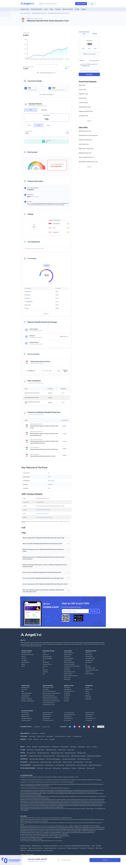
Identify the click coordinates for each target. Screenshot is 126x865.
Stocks (44, 652)
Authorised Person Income (48, 695)
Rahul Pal (32, 335)
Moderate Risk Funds (85, 107)
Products (57, 9)
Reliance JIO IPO (89, 689)
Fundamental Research (26, 693)
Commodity (45, 671)
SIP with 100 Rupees (47, 656)
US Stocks (45, 666)
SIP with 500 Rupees (47, 658)
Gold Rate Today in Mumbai (35, 756)
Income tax (87, 671)
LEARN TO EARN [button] (25, 685)
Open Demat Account (26, 652)
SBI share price (46, 718)
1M (36, 64)
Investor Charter (62, 848)
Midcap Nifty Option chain (57, 753)
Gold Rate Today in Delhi (49, 756)
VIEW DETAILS (63, 336)
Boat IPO (87, 693)
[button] (46, 537)
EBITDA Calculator (68, 673)
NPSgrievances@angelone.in (26, 834)
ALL (56, 64)
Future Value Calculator (69, 664)
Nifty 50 (28, 746)
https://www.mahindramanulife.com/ (44, 517)
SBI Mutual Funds (49, 765)
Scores (61, 845)
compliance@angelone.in (56, 832)
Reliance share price (89, 712)
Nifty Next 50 (55, 746)
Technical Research (25, 695)
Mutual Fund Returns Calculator (71, 675)
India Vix (88, 746)
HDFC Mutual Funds (70, 765)
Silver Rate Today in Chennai (69, 759)
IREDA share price (25, 716)
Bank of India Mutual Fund (86, 157)
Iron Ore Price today (78, 762)
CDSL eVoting (90, 848)
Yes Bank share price (25, 720)
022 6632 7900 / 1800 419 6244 (43, 509)
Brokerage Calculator (69, 652)
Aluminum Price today (46, 762)
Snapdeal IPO (88, 698)
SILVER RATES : (24, 759)
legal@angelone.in (58, 837)
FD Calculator (67, 668)
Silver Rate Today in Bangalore (53, 759)
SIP (31, 110)
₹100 (83, 48)
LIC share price (88, 720)
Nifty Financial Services (44, 746)
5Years (48, 125)
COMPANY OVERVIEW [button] (26, 651)
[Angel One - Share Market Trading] (27, 3)
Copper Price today (34, 762)
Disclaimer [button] (23, 816)
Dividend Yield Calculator (69, 662)
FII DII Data (66, 700)
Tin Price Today (88, 762)
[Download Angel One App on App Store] (78, 619)
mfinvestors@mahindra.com (42, 513)
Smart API (68, 736)
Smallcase (35, 739)
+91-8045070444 (44, 835)
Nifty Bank (34, 746)
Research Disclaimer (25, 845)
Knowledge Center (25, 687)
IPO (86, 664)
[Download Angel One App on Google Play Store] (78, 616)
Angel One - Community (26, 698)
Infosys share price (89, 714)
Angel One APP (32, 736)
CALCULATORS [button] (68, 651)
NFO (44, 660)
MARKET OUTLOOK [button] (68, 685)
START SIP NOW (81, 3)
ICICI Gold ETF (28, 291)
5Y (53, 64)
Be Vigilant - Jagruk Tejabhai (27, 700)
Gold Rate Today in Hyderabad (78, 756)
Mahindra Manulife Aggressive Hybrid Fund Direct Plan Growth (44, 426)
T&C (98, 70)
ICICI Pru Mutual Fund (82, 765)
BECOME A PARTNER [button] (48, 685)
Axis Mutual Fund (84, 144)
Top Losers (66, 698)
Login (92, 3)
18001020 (37, 726)
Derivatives (87, 666)
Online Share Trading (89, 658)
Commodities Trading (90, 668)
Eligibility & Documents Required (50, 697)
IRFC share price (25, 712)
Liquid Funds (48, 768)
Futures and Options (47, 664)
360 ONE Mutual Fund (85, 131)
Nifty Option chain (31, 753)
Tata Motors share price (26, 718)
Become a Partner (68, 9)
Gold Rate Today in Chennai (63, 756)
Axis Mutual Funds (59, 765)
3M (39, 64)
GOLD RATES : (23, 756)
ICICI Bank (27, 298)
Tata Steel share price (69, 712)
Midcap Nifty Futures (51, 749)
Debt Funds (82, 85)
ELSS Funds (40, 768)
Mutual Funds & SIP (36, 9)
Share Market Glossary (69, 691)
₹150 (89, 48)
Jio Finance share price (90, 718)
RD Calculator (67, 669)
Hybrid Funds (82, 98)
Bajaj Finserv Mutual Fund (86, 148)
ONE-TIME (44, 110)
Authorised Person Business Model (50, 698)
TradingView (52, 739)
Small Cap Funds (56, 768)
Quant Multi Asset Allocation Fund (32, 392)
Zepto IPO (87, 695)
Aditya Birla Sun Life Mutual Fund (88, 135)
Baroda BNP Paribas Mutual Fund (88, 161)
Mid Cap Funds (81, 768)
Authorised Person (89, 673)
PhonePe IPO (88, 697)
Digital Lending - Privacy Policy (35, 848)
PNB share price (67, 716)
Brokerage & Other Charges (27, 654)
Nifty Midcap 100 (64, 746)
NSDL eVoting (99, 848)
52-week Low (67, 695)
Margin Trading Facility (60, 736)
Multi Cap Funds (90, 768)
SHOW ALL (45, 313)
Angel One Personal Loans (50, 848)
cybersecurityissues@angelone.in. (62, 835)
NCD (44, 673)
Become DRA (45, 689)
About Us (23, 656)
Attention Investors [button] (26, 775)
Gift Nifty (94, 746)
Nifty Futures (30, 749)
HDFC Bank (27, 294)
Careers (23, 666)
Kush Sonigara (33, 329)
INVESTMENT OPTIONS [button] (48, 651)
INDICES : (22, 746)
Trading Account (89, 656)
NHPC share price (47, 714)
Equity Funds (82, 89)
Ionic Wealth (42, 733)
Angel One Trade (40, 736)
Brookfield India (28, 301)
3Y (49, 64)
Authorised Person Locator (49, 704)
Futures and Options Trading (91, 670)
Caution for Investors (48, 850)
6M (43, 64)
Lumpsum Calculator (68, 658)
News (51, 9)
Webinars (23, 664)
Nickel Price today (67, 762)
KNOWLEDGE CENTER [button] (90, 651)
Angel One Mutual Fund (85, 140)
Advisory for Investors (72, 848)
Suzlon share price (25, 714)
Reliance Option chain (70, 753)
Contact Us (24, 658)
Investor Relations (25, 662)
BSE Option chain (81, 753)
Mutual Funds (46, 654)
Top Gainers (66, 697)
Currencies (45, 669)
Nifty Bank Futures (39, 749)
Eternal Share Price (68, 718)
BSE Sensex (73, 746)
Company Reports (25, 697)
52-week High (67, 693)
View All (89, 120)
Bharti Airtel (28, 305)
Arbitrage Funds (83, 115)
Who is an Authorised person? (49, 691)
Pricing (77, 9)
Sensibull (30, 739)
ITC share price (88, 716)
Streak (41, 739)
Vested (45, 739)
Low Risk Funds (83, 102)
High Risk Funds (83, 94)
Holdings (47, 265)
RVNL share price (46, 716)
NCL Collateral (82, 848)
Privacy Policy (47, 840)
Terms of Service (55, 840)
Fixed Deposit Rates (77, 736)
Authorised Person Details (48, 702)
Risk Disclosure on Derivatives (34, 850)
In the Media (24, 660)
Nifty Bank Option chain (43, 753)
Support (83, 9)
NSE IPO (87, 687)
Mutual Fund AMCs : (25, 765)
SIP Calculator (67, 656)
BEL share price (67, 720)
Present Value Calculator (69, 671)
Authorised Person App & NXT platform (51, 700)
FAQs (93, 845)
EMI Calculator (67, 679)
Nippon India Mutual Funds (95, 765)
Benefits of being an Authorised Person (51, 693)
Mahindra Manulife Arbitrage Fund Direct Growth (42, 456)
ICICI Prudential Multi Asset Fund (32, 397)
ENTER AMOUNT (46, 115)
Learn (46, 9)
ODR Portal (22, 850)
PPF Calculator (67, 677)
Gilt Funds (74, 768)
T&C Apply (98, 845)
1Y (46, 64)
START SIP (104, 860)
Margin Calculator (68, 654)
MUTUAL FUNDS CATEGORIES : (28, 768)
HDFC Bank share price (48, 712)
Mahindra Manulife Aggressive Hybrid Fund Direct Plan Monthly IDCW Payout (44, 434)
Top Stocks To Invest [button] (27, 710)
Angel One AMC (34, 733)
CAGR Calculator (68, 660)
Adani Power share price (69, 714)
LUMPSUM (94, 33)
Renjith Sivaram (34, 342)
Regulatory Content (36, 845)
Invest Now (89, 74)
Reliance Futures (62, 749)
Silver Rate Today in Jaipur (83, 759)
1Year (28, 125)
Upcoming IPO (46, 662)
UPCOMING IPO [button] (89, 685)
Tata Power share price (48, 720)
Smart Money (24, 689)
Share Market (88, 662)
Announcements (67, 689)
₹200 (95, 48)
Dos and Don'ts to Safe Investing (50, 845)
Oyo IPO (87, 691)
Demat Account (88, 654)
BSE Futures (71, 749)
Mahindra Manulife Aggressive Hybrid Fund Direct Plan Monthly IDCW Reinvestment (44, 442)
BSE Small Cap (81, 746)
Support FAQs (46, 726)
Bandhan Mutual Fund (85, 153)
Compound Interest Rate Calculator (72, 666)
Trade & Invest (24, 9)
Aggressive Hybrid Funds (86, 111)
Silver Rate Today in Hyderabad (36, 759)
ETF (44, 668)
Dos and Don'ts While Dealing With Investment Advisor (77, 845)
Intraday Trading (89, 660)
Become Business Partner (48, 687)
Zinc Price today (57, 762)
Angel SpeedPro (49, 736)
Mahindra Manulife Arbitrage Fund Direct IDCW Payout (44, 449)
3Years (38, 125)
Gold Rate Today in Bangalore (94, 756)
